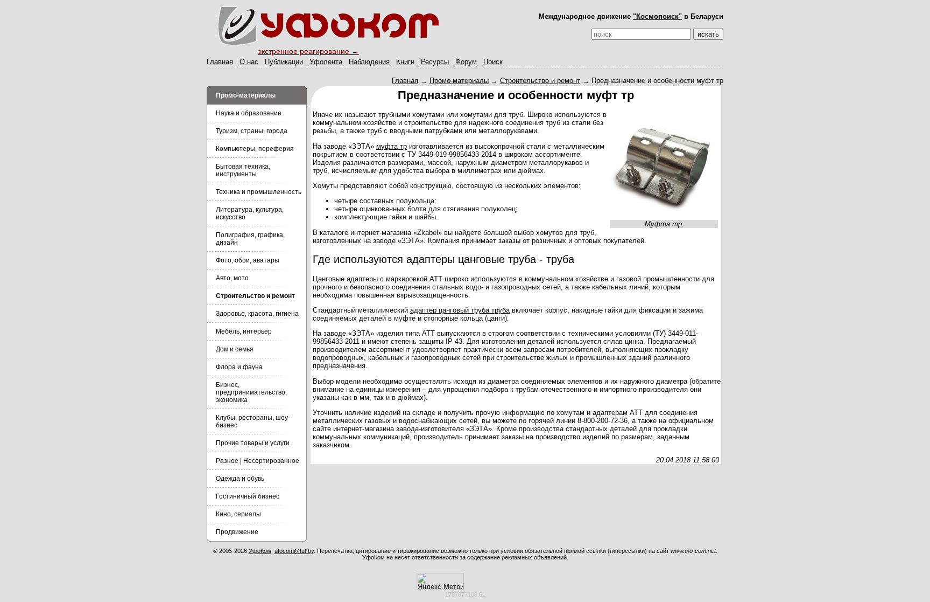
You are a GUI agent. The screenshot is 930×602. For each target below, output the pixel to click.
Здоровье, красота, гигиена (257, 313)
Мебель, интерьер (244, 331)
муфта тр (391, 146)
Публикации (284, 62)
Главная (220, 62)
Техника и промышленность (258, 192)
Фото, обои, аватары (247, 260)
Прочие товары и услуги (253, 443)
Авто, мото (232, 278)
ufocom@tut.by (294, 551)
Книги (405, 62)
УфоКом (260, 551)
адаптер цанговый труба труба (460, 310)
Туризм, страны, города (251, 131)
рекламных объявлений (534, 557)
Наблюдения (369, 62)
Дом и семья (234, 349)
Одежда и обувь (240, 478)
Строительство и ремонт (540, 81)
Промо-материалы (459, 81)
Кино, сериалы (238, 514)
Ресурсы (435, 62)
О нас (248, 62)
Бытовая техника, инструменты (243, 170)
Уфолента (325, 62)
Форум (466, 62)
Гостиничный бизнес (247, 496)
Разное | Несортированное (257, 461)
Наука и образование (248, 113)
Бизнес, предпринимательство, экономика (251, 392)
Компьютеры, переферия (255, 149)
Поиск (493, 62)
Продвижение (237, 532)
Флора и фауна (239, 367)
